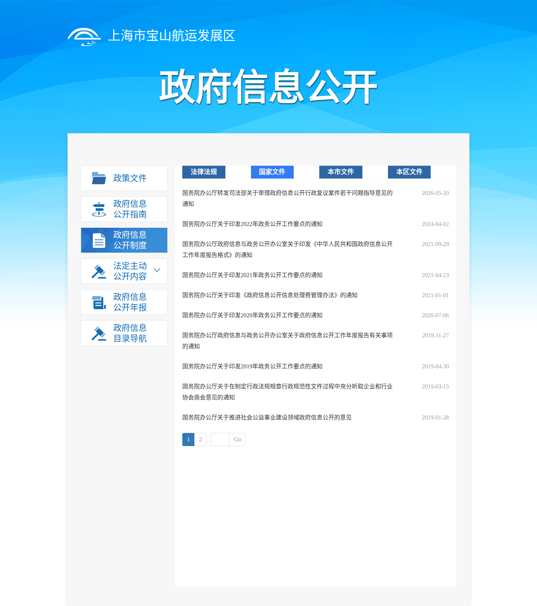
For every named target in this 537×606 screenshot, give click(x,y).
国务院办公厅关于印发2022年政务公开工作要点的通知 (252, 224)
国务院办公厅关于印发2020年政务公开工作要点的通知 (252, 315)
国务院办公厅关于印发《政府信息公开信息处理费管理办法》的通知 (270, 295)
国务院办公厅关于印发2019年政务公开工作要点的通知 (252, 366)
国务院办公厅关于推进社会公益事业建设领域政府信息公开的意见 (267, 417)
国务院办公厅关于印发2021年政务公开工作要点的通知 (252, 275)
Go (237, 439)
